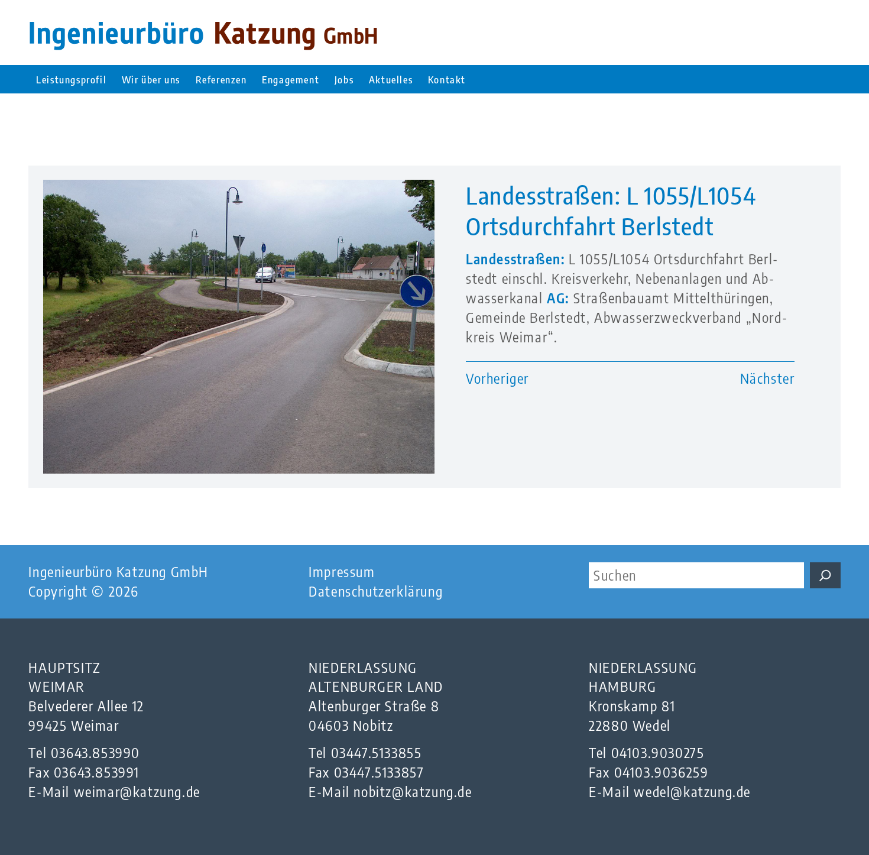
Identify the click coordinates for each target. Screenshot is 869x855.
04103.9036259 (661, 771)
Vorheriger (497, 378)
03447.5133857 (379, 771)
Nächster (767, 378)
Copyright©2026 (83, 591)
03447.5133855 (376, 752)
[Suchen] (825, 575)
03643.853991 (97, 771)
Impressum (342, 571)
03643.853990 (95, 752)
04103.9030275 (658, 752)
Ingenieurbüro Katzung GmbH (118, 571)
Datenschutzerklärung (376, 591)
